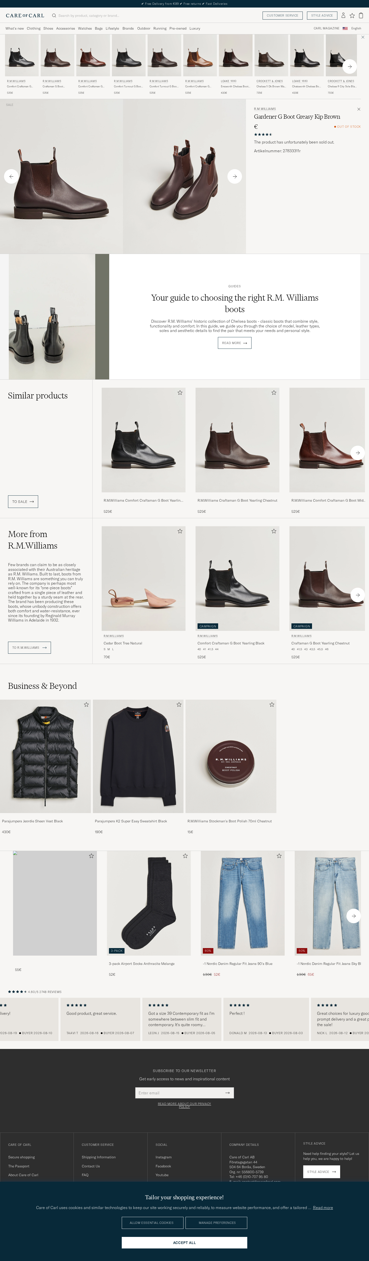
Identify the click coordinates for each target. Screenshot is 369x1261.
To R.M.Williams (26, 647)
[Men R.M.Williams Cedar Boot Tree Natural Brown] (144, 578)
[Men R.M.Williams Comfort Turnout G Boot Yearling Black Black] (129, 55)
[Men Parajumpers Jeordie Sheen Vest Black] (45, 756)
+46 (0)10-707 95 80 (252, 1176)
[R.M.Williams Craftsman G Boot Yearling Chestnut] (237, 495)
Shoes (48, 28)
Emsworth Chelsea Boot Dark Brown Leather (234, 86)
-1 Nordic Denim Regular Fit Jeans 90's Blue (237, 963)
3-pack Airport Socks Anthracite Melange (141, 963)
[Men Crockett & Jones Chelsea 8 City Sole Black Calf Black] (342, 55)
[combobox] (356, 28)
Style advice (322, 15)
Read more (231, 343)
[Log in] (343, 16)
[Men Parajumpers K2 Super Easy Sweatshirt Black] (138, 756)
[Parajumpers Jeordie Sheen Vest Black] (45, 816)
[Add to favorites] (178, 394)
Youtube (162, 1175)
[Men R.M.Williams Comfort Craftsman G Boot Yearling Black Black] (22, 55)
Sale (9, 105)
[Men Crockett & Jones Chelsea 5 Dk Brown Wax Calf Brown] (271, 55)
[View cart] (361, 15)
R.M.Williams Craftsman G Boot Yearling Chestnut (237, 500)
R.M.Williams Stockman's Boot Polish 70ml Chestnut (230, 821)
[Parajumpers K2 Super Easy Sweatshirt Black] (138, 816)
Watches (85, 28)
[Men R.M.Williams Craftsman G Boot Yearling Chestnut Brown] (57, 55)
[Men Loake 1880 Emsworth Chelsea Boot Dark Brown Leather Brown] (236, 55)
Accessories (65, 28)
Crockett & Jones (270, 81)
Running (159, 28)
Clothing (33, 28)
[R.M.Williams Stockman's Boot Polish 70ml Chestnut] (231, 816)
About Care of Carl (23, 1175)
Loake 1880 (228, 81)
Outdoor (143, 28)
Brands (128, 28)
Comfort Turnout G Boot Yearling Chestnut (163, 86)
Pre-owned (178, 28)
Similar (38, 395)
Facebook (163, 1166)
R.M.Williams (16, 81)
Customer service (282, 15)
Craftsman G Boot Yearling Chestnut (53, 86)
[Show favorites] (352, 15)
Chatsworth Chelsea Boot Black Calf (306, 86)
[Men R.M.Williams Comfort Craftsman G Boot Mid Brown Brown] (93, 55)
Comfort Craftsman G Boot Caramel (197, 86)
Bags (99, 28)
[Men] (55, 903)
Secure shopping (21, 1157)
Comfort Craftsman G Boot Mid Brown (90, 86)
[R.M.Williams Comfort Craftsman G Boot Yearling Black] (144, 495)
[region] (184, 1019)
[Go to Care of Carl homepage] (25, 16)
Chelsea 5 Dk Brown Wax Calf (271, 86)
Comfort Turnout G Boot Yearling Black (128, 86)
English (356, 28)
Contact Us (91, 1166)
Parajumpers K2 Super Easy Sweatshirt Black (131, 821)
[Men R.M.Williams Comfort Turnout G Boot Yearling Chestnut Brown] (164, 55)
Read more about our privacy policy (184, 1105)
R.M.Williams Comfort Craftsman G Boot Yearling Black (143, 500)
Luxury (195, 28)
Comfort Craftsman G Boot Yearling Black (19, 86)
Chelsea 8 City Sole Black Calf (342, 86)
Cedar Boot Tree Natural (123, 643)
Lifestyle (112, 28)
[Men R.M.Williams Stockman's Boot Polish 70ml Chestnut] (231, 756)
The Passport (18, 1166)
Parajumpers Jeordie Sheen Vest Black (32, 821)
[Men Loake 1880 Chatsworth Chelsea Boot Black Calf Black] (307, 55)
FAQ (85, 1175)
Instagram (164, 1157)
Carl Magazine (327, 28)
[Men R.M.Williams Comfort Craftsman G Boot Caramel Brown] (200, 55)
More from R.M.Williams (32, 540)
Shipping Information (99, 1157)
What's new (15, 28)
